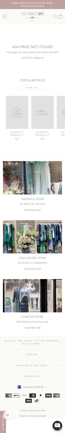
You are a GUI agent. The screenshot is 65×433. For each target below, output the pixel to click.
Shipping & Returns (31, 365)
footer (31, 354)
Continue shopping (32, 57)
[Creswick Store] (32, 178)
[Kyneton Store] (32, 296)
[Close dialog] (61, 197)
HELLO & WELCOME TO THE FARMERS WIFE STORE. (31, 342)
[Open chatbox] (57, 426)
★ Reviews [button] (3, 422)
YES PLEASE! (47, 221)
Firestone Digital (38, 416)
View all (32, 87)
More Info (31, 376)
